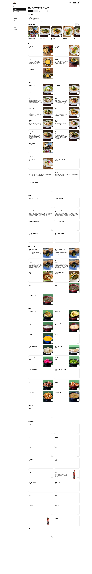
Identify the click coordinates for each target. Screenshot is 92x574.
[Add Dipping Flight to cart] (51, 77)
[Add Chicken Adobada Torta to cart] (78, 256)
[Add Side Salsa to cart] (78, 342)
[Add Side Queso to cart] (51, 342)
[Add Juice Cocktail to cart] (51, 443)
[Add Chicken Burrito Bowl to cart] (78, 229)
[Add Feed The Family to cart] (37, 35)
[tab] (30, 11)
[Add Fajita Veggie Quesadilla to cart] (78, 167)
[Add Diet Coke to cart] (51, 455)
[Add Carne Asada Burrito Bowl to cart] (78, 241)
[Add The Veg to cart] (78, 139)
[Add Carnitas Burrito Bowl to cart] (51, 241)
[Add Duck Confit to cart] (78, 93)
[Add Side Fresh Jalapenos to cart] (78, 365)
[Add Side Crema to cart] (51, 330)
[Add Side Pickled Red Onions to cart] (51, 365)
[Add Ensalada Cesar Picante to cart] (78, 280)
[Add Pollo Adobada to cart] (51, 93)
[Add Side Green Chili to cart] (78, 400)
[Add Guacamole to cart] (72, 35)
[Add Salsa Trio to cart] (51, 54)
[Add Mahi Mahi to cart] (51, 128)
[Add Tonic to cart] (78, 467)
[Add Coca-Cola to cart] (78, 443)
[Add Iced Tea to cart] (78, 513)
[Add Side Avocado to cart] (78, 319)
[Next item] (78, 24)
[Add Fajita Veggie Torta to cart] (51, 256)
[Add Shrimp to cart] (78, 128)
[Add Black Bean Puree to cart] (51, 303)
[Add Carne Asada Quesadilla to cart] (51, 190)
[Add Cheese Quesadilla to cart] (51, 167)
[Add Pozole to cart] (51, 280)
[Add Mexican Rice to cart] (51, 291)
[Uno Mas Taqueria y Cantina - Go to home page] (14, 2)
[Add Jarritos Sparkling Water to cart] (51, 501)
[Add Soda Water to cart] (51, 467)
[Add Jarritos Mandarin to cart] (78, 490)
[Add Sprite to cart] (78, 455)
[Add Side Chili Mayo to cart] (78, 330)
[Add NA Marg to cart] (51, 432)
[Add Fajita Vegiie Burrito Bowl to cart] (51, 229)
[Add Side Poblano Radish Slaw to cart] (78, 377)
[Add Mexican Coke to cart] (78, 478)
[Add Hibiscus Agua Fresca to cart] (78, 501)
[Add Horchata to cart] (51, 513)
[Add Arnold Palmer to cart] (78, 524)
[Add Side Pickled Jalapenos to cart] (51, 377)
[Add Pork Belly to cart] (78, 104)
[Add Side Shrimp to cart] (78, 388)
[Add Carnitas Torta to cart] (51, 268)
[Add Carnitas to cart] (51, 104)
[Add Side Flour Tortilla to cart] (78, 354)
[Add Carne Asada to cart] (48, 35)
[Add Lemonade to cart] (51, 524)
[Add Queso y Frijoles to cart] (51, 139)
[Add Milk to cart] (51, 536)
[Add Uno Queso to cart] (51, 65)
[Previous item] (76, 24)
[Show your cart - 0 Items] (78, 2)
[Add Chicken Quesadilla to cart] (51, 178)
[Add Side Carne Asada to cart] (51, 388)
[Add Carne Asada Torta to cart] (78, 268)
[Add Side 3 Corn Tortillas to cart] (51, 354)
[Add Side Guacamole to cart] (51, 319)
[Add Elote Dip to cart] (78, 65)
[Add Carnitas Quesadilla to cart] (78, 178)
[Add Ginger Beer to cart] (51, 478)
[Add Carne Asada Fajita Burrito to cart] (78, 217)
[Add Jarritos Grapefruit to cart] (51, 490)
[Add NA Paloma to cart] (78, 432)
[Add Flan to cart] (51, 416)
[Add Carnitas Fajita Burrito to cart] (51, 217)
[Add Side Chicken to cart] (51, 400)
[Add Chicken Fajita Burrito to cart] (78, 206)
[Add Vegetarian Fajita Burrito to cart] (51, 206)
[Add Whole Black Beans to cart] (78, 291)
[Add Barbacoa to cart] (60, 35)
